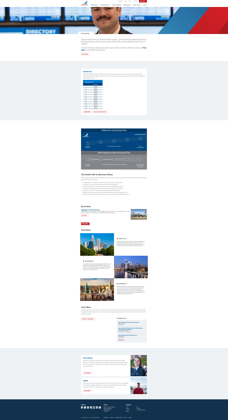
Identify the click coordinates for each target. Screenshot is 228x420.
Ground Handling (116, 5)
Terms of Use (112, 417)
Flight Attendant (105, 5)
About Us (127, 408)
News (126, 1)
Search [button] (134, 1)
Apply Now (142, 1)
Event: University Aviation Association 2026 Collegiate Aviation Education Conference (130, 329)
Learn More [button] (87, 112)
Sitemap (129, 417)
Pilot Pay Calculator (100, 112)
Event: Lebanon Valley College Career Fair (127, 335)
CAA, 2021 (125, 417)
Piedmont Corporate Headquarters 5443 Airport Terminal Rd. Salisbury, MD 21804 (109, 408)
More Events (121, 340)
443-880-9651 (106, 411)
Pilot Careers (94, 5)
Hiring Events (120, 1)
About (145, 5)
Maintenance (127, 5)
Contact (127, 409)
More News (85, 223)
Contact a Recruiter (87, 319)
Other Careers (137, 5)
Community (139, 408)
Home (127, 406)
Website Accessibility (118, 417)
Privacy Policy (106, 417)
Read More (84, 215)
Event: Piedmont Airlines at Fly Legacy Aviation (128, 322)
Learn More (87, 373)
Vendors (129, 1)
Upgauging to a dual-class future (90, 210)
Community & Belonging (141, 409)
